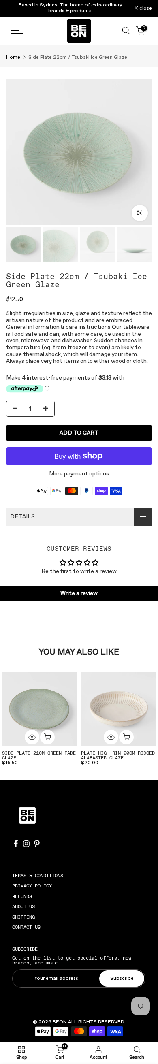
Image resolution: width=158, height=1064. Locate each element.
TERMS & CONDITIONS (37, 875)
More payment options (79, 474)
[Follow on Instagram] (26, 844)
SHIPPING (23, 917)
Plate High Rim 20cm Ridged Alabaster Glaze (118, 755)
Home (13, 57)
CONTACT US (26, 927)
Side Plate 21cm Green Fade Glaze (39, 755)
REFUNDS (22, 896)
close (145, 8)
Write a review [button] (79, 593)
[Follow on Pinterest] (37, 844)
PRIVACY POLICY (32, 886)
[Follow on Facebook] (15, 844)
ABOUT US (23, 906)
